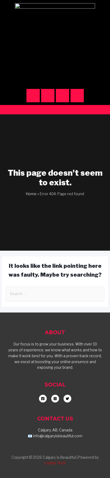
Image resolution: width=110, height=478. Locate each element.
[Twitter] (77, 95)
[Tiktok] (62, 95)
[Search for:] (55, 294)
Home (31, 194)
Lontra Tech (55, 463)
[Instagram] (33, 95)
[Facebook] (47, 95)
